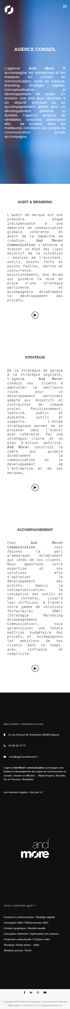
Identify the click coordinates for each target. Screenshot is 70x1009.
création (17, 775)
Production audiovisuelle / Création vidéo (27, 939)
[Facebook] (24, 992)
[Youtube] (45, 992)
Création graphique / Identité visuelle (24, 928)
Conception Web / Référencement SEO (26, 922)
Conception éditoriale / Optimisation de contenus (31, 933)
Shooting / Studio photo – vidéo (21, 944)
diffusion (30, 775)
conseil (7, 775)
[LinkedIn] (31, 992)
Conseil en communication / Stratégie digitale (29, 917)
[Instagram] (38, 992)
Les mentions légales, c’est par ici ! (23, 792)
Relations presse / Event (17, 950)
